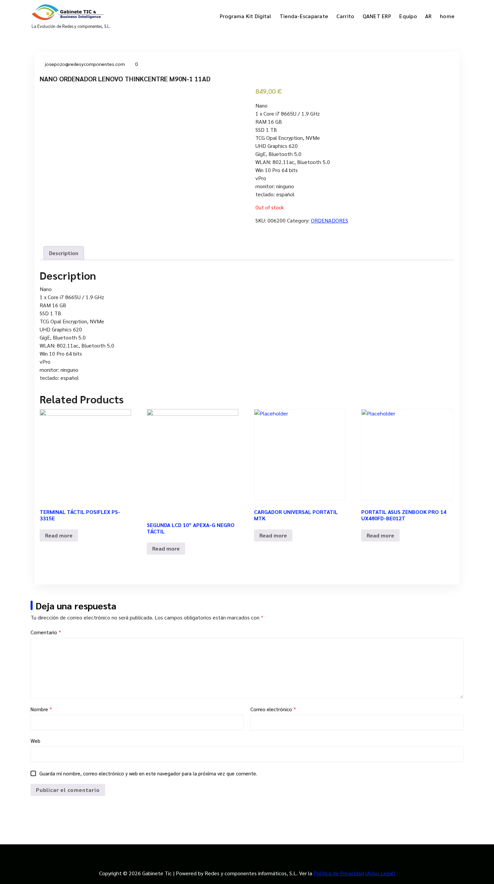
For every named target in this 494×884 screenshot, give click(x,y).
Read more (59, 535)
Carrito (345, 15)
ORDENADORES (329, 220)
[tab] (63, 253)
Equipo (408, 15)
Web (35, 740)
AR (428, 15)
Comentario (46, 632)
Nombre (41, 709)
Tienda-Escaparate (304, 15)
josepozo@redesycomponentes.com (85, 64)
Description (63, 252)
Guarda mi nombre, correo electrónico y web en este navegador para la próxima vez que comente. (148, 773)
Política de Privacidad (339, 873)
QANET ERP (377, 15)
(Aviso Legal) (380, 873)
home (447, 15)
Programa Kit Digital (246, 15)
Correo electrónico (273, 709)
